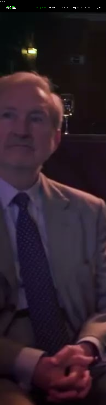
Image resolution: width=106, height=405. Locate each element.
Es (100, 7)
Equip (76, 7)
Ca (95, 7)
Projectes (41, 7)
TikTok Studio (64, 7)
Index (52, 7)
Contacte (86, 7)
